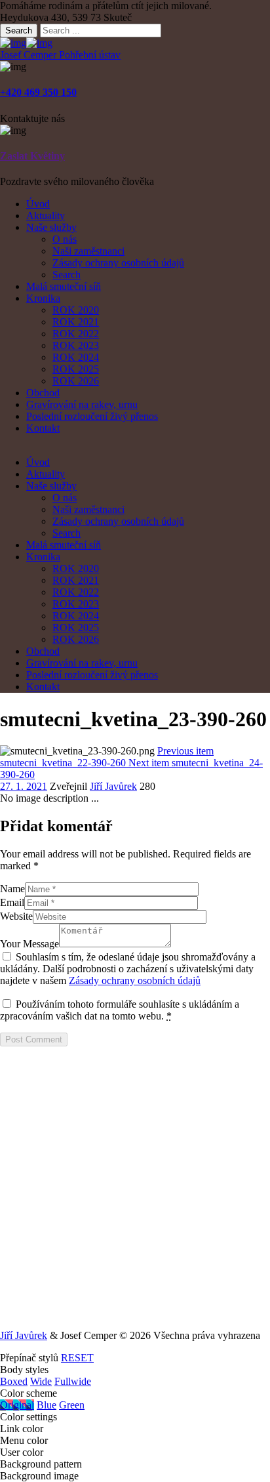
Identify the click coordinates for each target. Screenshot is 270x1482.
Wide (41, 1381)
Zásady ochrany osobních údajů (118, 262)
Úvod (38, 203)
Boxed (14, 1381)
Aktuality (45, 215)
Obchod (43, 392)
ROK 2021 (75, 321)
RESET (77, 1357)
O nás (64, 239)
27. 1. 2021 (23, 786)
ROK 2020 (75, 310)
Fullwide (72, 1381)
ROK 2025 (75, 369)
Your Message (29, 943)
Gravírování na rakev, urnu (82, 404)
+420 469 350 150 (38, 92)
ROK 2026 (75, 380)
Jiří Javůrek (113, 786)
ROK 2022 (75, 333)
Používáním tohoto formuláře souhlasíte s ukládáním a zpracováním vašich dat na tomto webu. (119, 1009)
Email (12, 902)
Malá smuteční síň (63, 286)
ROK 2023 (75, 345)
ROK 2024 (75, 357)
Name (12, 888)
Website (16, 916)
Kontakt (43, 428)
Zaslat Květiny (32, 155)
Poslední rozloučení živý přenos (92, 416)
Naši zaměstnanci (88, 251)
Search (18, 30)
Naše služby (51, 227)
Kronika (43, 298)
